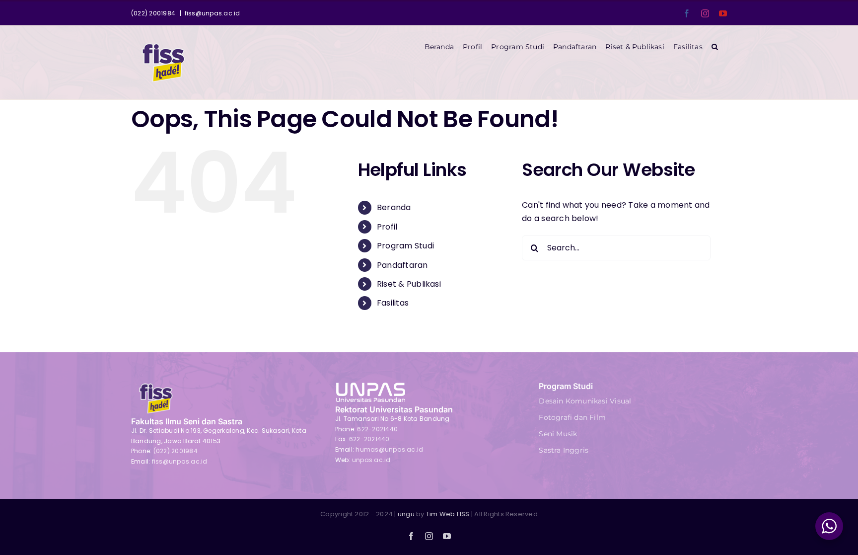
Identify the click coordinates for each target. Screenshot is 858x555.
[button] (715, 47)
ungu (406, 514)
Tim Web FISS (448, 514)
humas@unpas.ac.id (389, 449)
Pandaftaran (402, 265)
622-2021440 (377, 429)
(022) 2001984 (175, 451)
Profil (387, 227)
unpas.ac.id (371, 460)
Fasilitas (393, 303)
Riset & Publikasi (409, 284)
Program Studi (405, 245)
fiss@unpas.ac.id (212, 13)
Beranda (394, 207)
